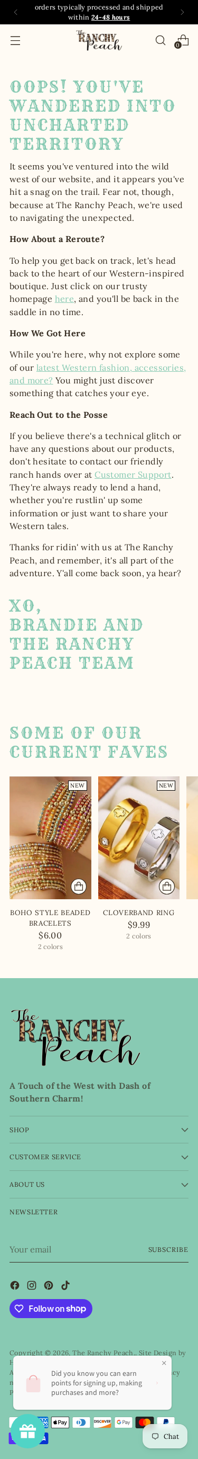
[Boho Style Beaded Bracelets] (50, 837)
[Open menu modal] (15, 40)
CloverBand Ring (138, 912)
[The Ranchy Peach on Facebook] (16, 1287)
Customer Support (133, 474)
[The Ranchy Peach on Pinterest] (49, 1287)
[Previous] (15, 12)
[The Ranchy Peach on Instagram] (32, 1287)
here (64, 298)
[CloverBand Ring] (139, 837)
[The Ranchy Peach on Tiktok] (66, 1287)
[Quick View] (78, 886)
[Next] (182, 12)
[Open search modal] (160, 40)
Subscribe (168, 1249)
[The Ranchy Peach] (99, 40)
